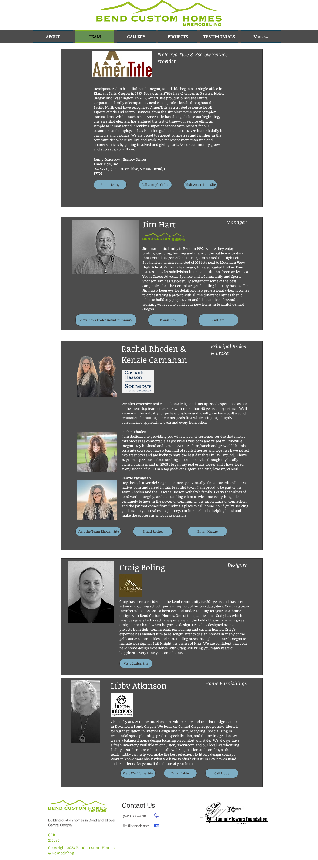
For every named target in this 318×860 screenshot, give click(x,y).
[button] (300, 16)
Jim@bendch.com (136, 825)
